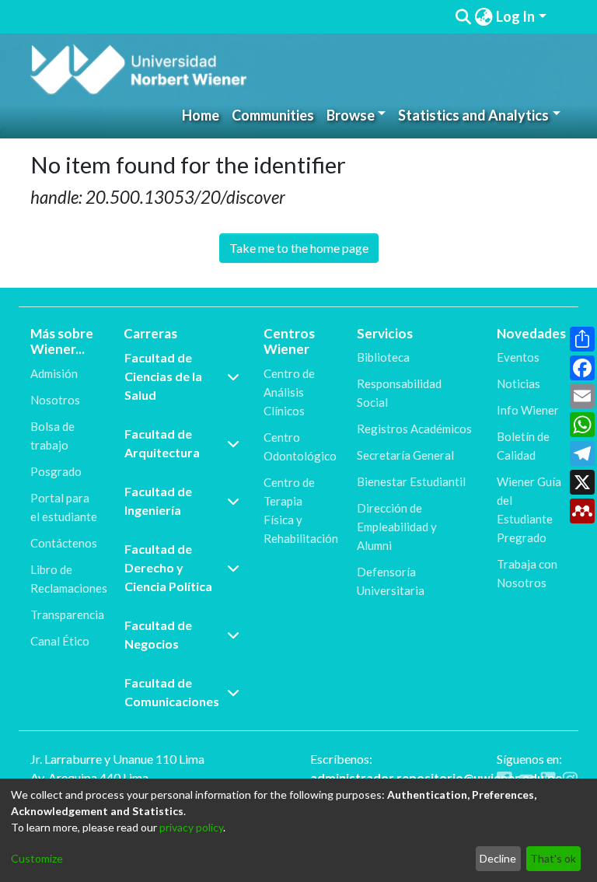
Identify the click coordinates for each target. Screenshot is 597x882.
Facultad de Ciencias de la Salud (163, 376)
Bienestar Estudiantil (411, 481)
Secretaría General (405, 455)
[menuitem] (483, 16)
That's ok (553, 858)
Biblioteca (383, 357)
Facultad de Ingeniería (158, 500)
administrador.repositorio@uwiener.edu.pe (436, 777)
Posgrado (56, 471)
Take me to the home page (298, 247)
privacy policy (191, 827)
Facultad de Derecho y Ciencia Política (168, 567)
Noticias (518, 383)
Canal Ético (59, 641)
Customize (37, 858)
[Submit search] (463, 17)
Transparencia (67, 614)
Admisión (54, 373)
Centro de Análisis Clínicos (289, 392)
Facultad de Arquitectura (162, 443)
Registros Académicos (414, 429)
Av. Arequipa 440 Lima (89, 777)
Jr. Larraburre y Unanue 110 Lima (117, 758)
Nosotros (55, 400)
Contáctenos (63, 543)
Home (200, 115)
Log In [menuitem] (515, 16)
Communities (273, 115)
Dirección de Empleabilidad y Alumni (397, 526)
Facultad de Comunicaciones (171, 692)
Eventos (518, 357)
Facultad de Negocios (158, 634)
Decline (498, 858)
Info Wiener (528, 410)
